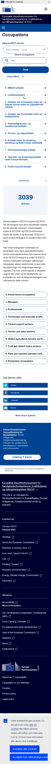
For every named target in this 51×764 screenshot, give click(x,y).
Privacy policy (9, 693)
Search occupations (24, 54)
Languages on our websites (15, 682)
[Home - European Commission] (9, 8)
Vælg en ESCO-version (13, 43)
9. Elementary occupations (19, 361)
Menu (3, 28)
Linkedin (14, 400)
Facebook (15, 393)
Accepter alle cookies (25, 748)
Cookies (6, 688)
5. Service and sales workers (20, 331)
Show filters (13, 76)
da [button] (46, 9)
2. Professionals (14, 309)
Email (13, 408)
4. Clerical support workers (19, 324)
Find (25, 69)
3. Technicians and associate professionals (27, 317)
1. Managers (12, 302)
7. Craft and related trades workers (23, 346)
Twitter (13, 385)
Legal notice (8, 699)
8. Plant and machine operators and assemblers (27, 354)
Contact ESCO (9, 526)
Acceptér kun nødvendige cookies (30, 757)
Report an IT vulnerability (14, 677)
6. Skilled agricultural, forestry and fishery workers (27, 339)
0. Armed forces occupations (20, 294)
